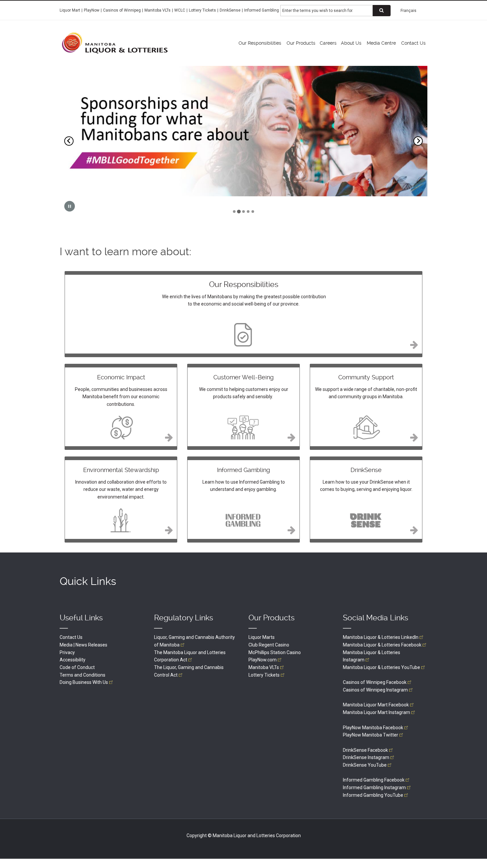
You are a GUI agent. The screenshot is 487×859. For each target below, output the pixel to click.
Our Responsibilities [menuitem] (260, 43)
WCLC (179, 10)
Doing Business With (84, 682)
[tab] (234, 211)
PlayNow (91, 10)
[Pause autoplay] (69, 206)
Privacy (67, 652)
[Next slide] (418, 141)
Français (408, 10)
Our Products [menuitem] (301, 43)
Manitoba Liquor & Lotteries (380, 637)
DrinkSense (230, 10)
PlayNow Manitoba (373, 727)
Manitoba (263, 667)
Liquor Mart (70, 10)
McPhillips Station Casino (274, 652)
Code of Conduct (77, 667)
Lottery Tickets (202, 10)
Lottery (264, 675)
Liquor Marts (261, 637)
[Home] (114, 42)
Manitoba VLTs (157, 10)
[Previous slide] (69, 141)
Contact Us (71, 637)
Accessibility (72, 659)
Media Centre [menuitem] (381, 43)
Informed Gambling (261, 10)
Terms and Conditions (82, 675)
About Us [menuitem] (351, 43)
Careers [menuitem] (328, 43)
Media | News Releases (83, 644)
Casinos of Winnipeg (122, 10)
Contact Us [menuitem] (413, 43)
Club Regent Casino (268, 644)
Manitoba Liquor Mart (376, 704)
